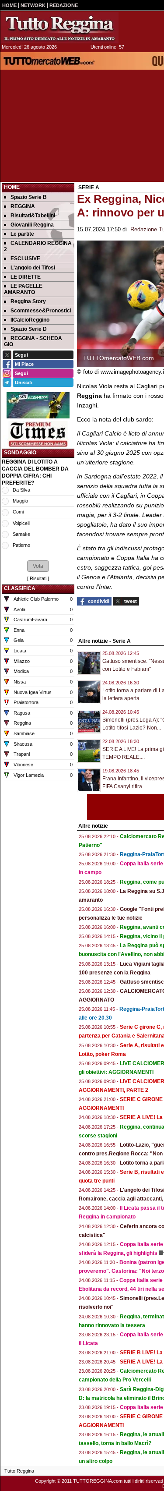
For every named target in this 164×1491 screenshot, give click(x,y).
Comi (18, 511)
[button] (38, 566)
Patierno (21, 545)
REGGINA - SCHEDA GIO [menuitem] (33, 341)
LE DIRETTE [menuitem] (25, 277)
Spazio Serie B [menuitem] (28, 197)
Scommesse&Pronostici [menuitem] (40, 311)
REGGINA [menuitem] (22, 206)
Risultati (38, 578)
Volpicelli (21, 523)
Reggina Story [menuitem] (28, 301)
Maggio (20, 500)
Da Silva (21, 489)
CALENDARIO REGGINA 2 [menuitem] (38, 246)
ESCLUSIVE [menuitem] (25, 258)
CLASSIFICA (19, 588)
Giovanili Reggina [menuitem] (32, 225)
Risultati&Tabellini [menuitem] (32, 215)
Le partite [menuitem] (22, 234)
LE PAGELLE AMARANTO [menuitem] (23, 289)
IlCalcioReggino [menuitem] (29, 320)
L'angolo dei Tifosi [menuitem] (32, 268)
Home (12, 187)
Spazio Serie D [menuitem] (28, 329)
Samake (21, 534)
